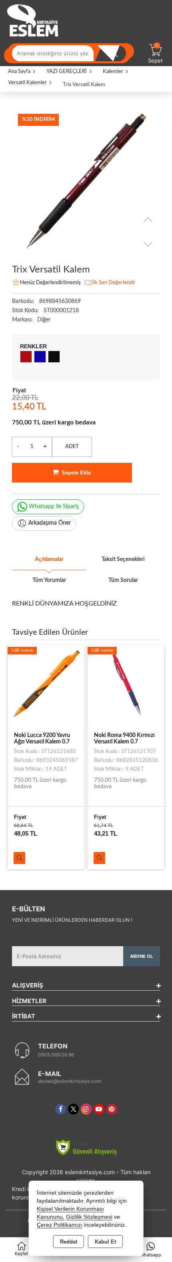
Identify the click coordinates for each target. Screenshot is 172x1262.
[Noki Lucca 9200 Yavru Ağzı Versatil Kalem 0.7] (46, 683)
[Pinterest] (111, 1109)
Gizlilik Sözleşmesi (89, 1217)
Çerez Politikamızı (59, 1225)
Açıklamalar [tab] (49, 559)
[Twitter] (73, 1109)
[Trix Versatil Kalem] (86, 182)
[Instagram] (86, 1109)
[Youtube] (99, 1109)
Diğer (43, 320)
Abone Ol (141, 956)
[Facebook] (60, 1109)
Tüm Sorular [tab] (123, 580)
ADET (72, 446)
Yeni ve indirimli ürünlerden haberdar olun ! (72, 920)
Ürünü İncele (19, 858)
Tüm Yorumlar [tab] (49, 580)
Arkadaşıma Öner (49, 523)
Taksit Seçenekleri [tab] (123, 559)
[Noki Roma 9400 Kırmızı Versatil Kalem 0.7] (126, 683)
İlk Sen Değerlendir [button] (114, 282)
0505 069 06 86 (56, 1055)
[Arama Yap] (114, 53)
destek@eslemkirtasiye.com (69, 1081)
